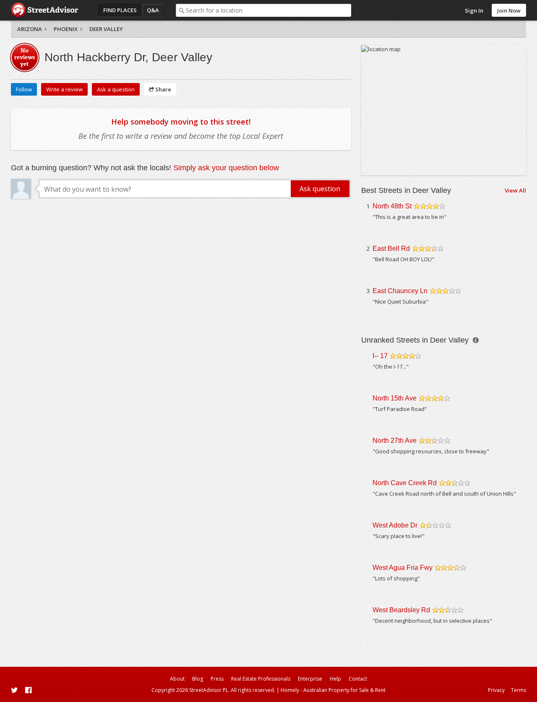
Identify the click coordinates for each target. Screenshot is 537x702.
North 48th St (392, 206)
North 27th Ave (395, 440)
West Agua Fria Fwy (403, 567)
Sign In (474, 10)
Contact (358, 678)
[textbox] (268, 10)
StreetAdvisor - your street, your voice (44, 10)
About (177, 678)
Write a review (64, 89)
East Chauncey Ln (400, 290)
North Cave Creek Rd (405, 482)
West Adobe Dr (395, 525)
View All (515, 190)
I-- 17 (380, 355)
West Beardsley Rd (401, 610)
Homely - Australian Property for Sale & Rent (333, 690)
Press (217, 678)
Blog (197, 678)
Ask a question (116, 89)
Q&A (153, 10)
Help (335, 678)
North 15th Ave (395, 398)
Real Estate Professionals (260, 678)
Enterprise (310, 678)
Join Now (509, 10)
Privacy (496, 690)
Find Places (120, 10)
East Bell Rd (391, 248)
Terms (518, 690)
